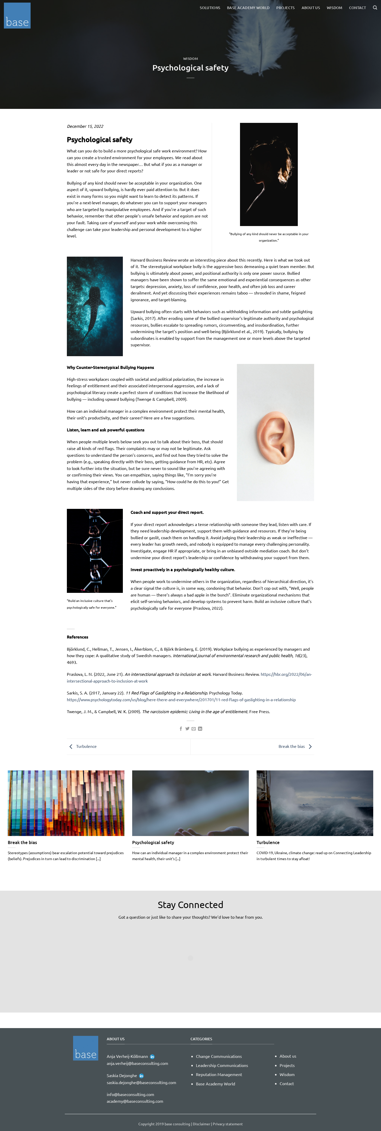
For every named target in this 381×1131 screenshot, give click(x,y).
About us (311, 7)
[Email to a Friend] (194, 729)
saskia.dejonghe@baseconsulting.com (141, 1082)
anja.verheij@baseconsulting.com (137, 1063)
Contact (357, 7)
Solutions (210, 7)
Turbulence (86, 746)
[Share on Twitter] (187, 729)
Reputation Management (219, 1074)
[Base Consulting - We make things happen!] (19, 15)
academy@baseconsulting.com (135, 1101)
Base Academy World (248, 7)
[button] (375, 8)
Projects (285, 7)
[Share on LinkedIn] (200, 729)
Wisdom (334, 7)
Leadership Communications (222, 1065)
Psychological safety (153, 842)
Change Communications (219, 1056)
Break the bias (292, 746)
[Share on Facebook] (181, 729)
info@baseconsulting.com (130, 1094)
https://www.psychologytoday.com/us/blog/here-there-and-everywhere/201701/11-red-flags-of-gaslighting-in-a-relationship (181, 699)
